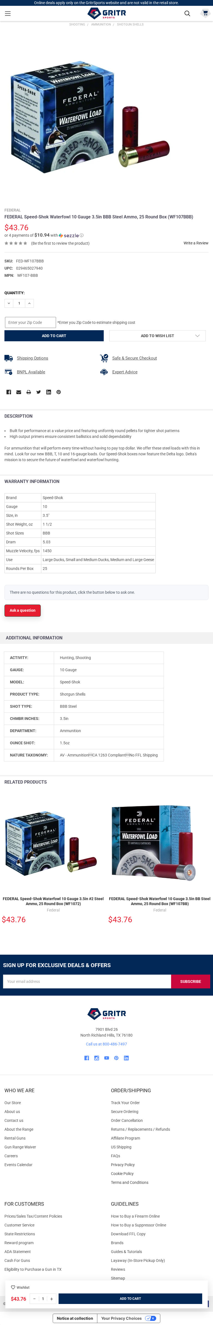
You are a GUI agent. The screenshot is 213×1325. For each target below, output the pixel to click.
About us (12, 1111)
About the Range (18, 1129)
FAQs (115, 1156)
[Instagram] (96, 1058)
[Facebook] (8, 392)
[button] (43, 235)
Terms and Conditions (160, 1182)
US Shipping (121, 1147)
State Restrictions (19, 1234)
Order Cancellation (127, 1120)
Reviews (118, 1269)
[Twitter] (38, 392)
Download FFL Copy (128, 1234)
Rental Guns (15, 1138)
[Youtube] (106, 1058)
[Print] (28, 392)
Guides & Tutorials (126, 1251)
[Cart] (205, 13)
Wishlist (23, 1287)
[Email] (18, 392)
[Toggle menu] (7, 13)
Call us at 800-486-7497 (106, 1044)
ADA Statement (17, 1251)
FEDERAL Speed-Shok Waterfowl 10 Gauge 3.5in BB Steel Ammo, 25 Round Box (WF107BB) (160, 901)
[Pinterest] (58, 392)
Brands (117, 1243)
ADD (123, 1299)
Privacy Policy (160, 1165)
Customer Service (19, 1225)
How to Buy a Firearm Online (135, 1216)
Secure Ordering (124, 1111)
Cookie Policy (160, 1174)
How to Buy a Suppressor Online (138, 1225)
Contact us (13, 1120)
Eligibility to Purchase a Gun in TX (33, 1269)
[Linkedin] (48, 392)
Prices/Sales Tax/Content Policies (33, 1216)
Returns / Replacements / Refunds (140, 1129)
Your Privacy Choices (121, 1318)
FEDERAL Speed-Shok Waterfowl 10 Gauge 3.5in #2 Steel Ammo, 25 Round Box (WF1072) (53, 901)
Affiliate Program (125, 1138)
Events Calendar (18, 1165)
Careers (11, 1156)
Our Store (12, 1103)
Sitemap (118, 1278)
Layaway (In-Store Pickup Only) (138, 1260)
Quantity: (14, 293)
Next (207, 782)
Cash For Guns (17, 1260)
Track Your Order (125, 1103)
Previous (196, 782)
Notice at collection (75, 1318)
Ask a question (23, 610)
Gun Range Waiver (20, 1147)
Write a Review (196, 243)
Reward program (19, 1243)
